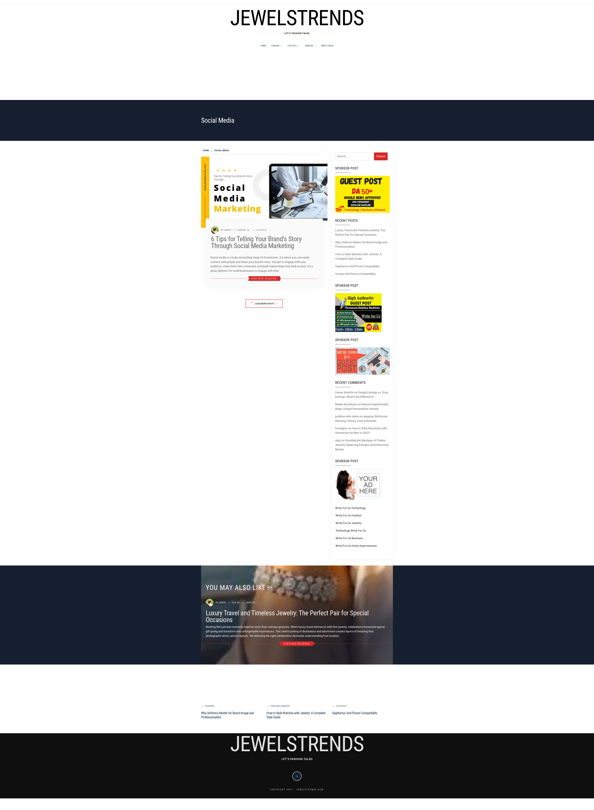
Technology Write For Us (351, 530)
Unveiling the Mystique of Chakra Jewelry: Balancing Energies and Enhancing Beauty (361, 445)
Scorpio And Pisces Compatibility (355, 273)
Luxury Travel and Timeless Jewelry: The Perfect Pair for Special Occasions (360, 232)
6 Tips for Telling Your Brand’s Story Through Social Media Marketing (256, 242)
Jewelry (309, 45)
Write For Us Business (349, 538)
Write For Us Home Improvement (356, 545)
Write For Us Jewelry (349, 523)
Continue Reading (263, 278)
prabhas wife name (347, 416)
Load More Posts (264, 303)
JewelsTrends (297, 17)
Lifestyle (292, 45)
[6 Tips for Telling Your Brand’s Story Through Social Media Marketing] (264, 192)
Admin (227, 230)
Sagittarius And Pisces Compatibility (357, 266)
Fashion (275, 45)
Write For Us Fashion (349, 515)
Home (263, 45)
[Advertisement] (297, 76)
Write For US (327, 45)
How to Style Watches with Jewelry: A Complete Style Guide (358, 256)
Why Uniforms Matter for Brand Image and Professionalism (361, 244)
